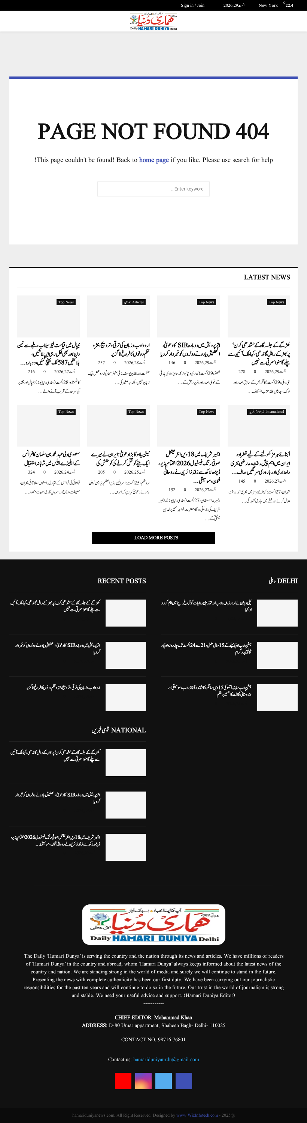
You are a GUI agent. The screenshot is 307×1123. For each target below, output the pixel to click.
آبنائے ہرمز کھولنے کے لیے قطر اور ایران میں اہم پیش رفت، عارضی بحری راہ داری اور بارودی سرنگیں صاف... (260, 463)
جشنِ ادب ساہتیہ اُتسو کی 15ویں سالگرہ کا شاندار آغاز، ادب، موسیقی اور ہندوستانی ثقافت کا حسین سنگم (210, 691)
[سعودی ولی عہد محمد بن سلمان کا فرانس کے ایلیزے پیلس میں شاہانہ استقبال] (48, 426)
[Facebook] (184, 1081)
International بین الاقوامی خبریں (266, 411)
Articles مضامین (134, 302)
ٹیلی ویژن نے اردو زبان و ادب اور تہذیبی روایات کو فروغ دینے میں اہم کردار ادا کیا (206, 606)
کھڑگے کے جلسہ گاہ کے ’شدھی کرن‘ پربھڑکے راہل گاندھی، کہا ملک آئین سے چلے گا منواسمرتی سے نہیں (259, 354)
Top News (276, 302)
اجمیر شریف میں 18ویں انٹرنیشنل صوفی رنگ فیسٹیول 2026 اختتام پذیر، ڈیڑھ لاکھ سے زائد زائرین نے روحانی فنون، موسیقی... (189, 468)
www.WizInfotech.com (197, 1115)
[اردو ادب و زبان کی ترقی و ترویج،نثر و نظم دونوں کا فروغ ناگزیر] (118, 316)
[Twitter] (163, 1081)
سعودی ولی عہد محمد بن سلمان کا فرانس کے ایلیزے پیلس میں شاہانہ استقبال (51, 459)
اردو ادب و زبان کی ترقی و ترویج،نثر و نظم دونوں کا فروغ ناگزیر (121, 350)
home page (154, 160)
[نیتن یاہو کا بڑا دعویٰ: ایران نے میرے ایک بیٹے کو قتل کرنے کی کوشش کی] (118, 426)
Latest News (267, 277)
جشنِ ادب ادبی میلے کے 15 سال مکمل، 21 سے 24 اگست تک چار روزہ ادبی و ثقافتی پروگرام (206, 649)
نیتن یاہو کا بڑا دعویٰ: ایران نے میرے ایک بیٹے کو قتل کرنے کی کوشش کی (120, 459)
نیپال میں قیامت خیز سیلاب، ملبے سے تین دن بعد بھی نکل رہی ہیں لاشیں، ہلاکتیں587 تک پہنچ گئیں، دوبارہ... (48, 354)
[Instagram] (143, 1081)
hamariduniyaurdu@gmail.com (166, 1059)
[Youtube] (123, 1081)
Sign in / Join (193, 5)
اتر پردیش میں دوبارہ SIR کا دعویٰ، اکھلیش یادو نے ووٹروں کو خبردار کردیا (190, 350)
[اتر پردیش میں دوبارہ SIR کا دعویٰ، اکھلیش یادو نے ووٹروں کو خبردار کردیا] (188, 316)
